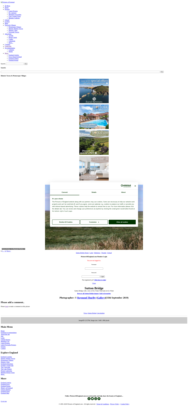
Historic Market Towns (16, 29)
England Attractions (7, 364)
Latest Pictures (13, 11)
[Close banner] (135, 186)
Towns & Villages (10, 25)
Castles (11, 39)
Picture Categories (6, 371)
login (6, 306)
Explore (7, 21)
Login (3, 338)
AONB (11, 36)
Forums (3, 347)
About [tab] (123, 192)
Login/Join (8, 46)
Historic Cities (13, 30)
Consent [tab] (65, 192)
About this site (5, 334)
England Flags (5, 391)
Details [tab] (94, 192)
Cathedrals (12, 41)
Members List (5, 341)
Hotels (11, 51)
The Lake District (6, 369)
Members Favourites (15, 14)
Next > (9, 251)
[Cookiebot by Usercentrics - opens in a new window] (122, 185)
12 (5, 251)
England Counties (6, 357)
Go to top (4, 401)
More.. (7, 53)
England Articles (14, 55)
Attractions (8, 34)
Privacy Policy (114, 404)
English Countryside (7, 365)
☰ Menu (7, 6)
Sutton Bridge (92, 313)
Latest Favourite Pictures (8, 345)
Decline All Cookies (65, 222)
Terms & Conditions (102, 404)
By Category (13, 13)
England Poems (13, 60)
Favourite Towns (14, 32)
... (3, 251)
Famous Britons (6, 390)
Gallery (101, 297)
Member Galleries (14, 18)
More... (11, 43)
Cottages (11, 50)
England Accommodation (9, 332)
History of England (7, 388)
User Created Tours (15, 16)
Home (7, 7)
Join (2, 336)
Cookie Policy (125, 404)
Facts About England (15, 57)
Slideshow (97, 253)
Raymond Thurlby (18, 249)
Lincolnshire (101, 313)
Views (85, 313)
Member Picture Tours (8, 372)
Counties (7, 44)
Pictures (7, 9)
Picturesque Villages (15, 27)
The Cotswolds (5, 367)
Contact (3, 348)
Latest (91, 253)
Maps (6, 23)
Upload (7, 20)
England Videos (14, 58)
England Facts (5, 384)
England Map (5, 393)
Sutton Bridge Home (82, 253)
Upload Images (5, 340)
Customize (93, 222)
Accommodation (10, 48)
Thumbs (103, 253)
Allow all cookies (122, 222)
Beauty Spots (13, 37)
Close (94, 283)
